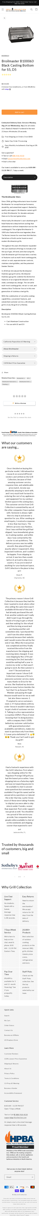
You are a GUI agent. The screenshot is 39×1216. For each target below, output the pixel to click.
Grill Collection (22, 1194)
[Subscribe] (32, 1177)
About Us (7, 1068)
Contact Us (8, 1030)
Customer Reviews (11, 1054)
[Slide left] (14, 876)
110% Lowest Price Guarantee (15, 1059)
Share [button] (6, 372)
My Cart (7, 1020)
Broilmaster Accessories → (9, 381)
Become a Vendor (10, 1088)
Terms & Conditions (11, 1078)
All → (28, 378)
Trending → (5, 384)
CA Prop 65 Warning (11, 1083)
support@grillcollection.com (19, 159)
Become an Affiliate (11, 1035)
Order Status (9, 1025)
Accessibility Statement (13, 1093)
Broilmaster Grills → (25, 381)
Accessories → (21, 378)
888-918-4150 (18, 156)
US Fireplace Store (11, 1040)
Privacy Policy (9, 1073)
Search (6, 1016)
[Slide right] (24, 876)
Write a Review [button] (20, 403)
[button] (2, 9)
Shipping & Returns (11, 1064)
